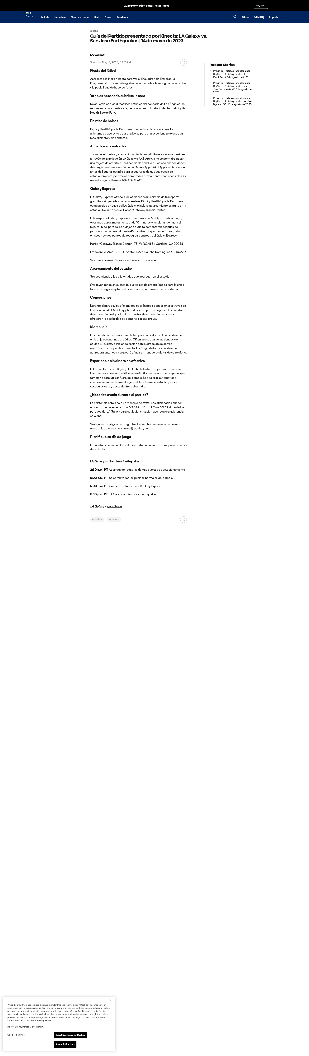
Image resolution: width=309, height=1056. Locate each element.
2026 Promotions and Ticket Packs (146, 6)
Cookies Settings (16, 1034)
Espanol (114, 519)
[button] (135, 17)
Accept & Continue (65, 1044)
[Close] (110, 1000)
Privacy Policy (44, 1020)
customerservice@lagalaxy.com (129, 428)
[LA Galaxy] (31, 17)
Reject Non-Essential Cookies (70, 1035)
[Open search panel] (235, 17)
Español (97, 519)
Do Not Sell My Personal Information (25, 1026)
